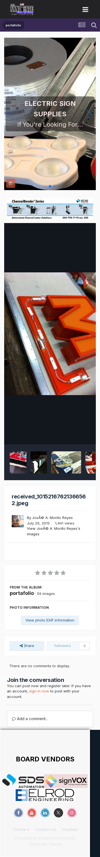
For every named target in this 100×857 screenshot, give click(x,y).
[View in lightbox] (50, 333)
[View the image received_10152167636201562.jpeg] (39, 462)
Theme (19, 829)
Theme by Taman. (45, 844)
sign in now (39, 691)
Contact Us (45, 829)
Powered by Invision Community (45, 838)
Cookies (70, 829)
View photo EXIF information (50, 620)
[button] (10, 114)
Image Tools (73, 434)
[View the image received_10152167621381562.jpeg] (66, 462)
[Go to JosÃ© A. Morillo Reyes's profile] (18, 521)
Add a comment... (32, 718)
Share (28, 645)
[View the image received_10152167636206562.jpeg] (18, 462)
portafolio (22, 593)
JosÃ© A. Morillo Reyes (52, 517)
